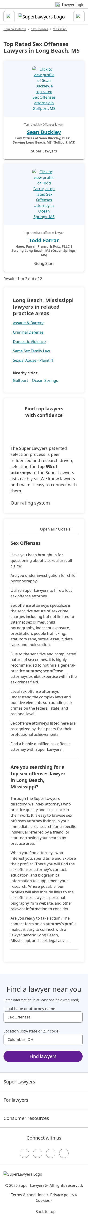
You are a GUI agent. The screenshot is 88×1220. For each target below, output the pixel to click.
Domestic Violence (29, 341)
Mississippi (60, 29)
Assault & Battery (28, 322)
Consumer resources (26, 1118)
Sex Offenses (39, 29)
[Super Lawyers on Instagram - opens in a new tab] (37, 1153)
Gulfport (20, 380)
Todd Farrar (44, 240)
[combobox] (43, 1017)
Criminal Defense (15, 29)
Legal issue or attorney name (29, 1008)
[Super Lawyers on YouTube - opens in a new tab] (50, 1153)
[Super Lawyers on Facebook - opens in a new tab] (24, 1153)
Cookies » (44, 1200)
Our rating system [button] (30, 503)
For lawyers (16, 1100)
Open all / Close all (56, 529)
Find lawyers (43, 1056)
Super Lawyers (19, 1082)
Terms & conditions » (29, 1194)
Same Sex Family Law (31, 351)
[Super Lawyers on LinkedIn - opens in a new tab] (64, 1153)
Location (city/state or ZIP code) (32, 1031)
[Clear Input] (77, 1017)
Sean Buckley (44, 131)
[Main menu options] (9, 16)
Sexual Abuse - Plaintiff (33, 360)
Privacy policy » (63, 1194)
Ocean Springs (45, 380)
